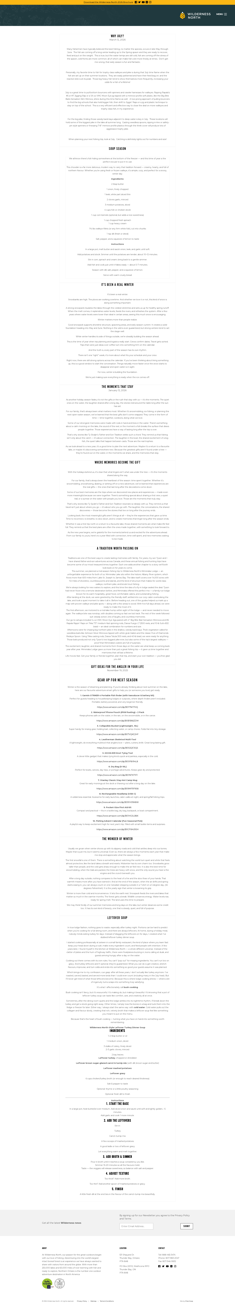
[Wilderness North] (195, 15)
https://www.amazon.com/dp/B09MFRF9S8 (118, 788)
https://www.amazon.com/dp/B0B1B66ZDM (118, 721)
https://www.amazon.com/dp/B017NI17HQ (117, 707)
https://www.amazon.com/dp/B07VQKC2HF (117, 734)
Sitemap (93, 1301)
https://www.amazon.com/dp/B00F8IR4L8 (117, 761)
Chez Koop (189, 1301)
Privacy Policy (82, 1301)
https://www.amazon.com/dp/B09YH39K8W (117, 802)
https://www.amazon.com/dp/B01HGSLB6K (117, 816)
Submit (186, 1226)
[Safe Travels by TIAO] (48, 1283)
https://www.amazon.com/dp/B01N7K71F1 (117, 775)
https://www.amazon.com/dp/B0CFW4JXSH (118, 829)
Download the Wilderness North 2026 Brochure (108, 2)
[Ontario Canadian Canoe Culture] (60, 1283)
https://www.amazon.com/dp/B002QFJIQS (117, 748)
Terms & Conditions (107, 1301)
